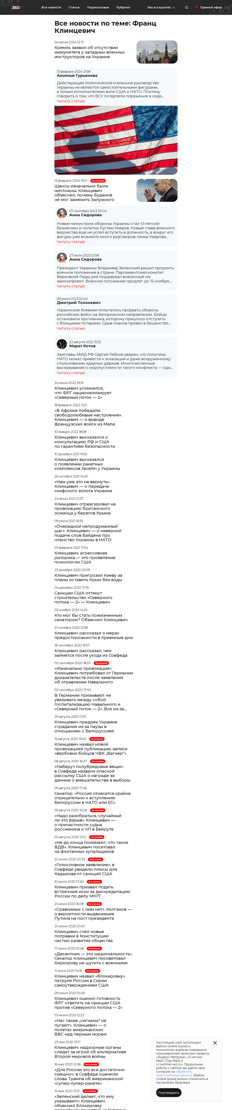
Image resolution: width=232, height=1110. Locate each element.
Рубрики (123, 7)
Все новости (51, 7)
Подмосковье (98, 7)
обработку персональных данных (174, 1073)
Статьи (74, 7)
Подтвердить (168, 1093)
